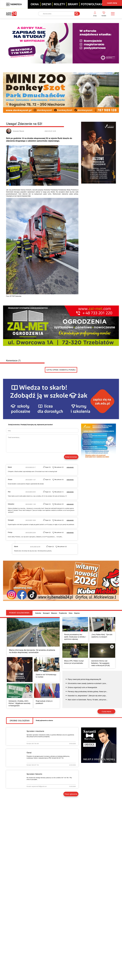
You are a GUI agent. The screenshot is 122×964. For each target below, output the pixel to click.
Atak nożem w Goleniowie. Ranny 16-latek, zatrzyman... (88, 699)
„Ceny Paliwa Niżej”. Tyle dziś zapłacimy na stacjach (101, 635)
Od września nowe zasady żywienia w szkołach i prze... (87, 683)
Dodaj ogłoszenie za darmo (44, 720)
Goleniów (38, 613)
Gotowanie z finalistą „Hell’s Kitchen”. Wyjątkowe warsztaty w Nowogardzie (19, 703)
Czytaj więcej (106, 711)
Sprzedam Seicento (34, 774)
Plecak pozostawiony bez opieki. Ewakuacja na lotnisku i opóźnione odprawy (75, 636)
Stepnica (77, 613)
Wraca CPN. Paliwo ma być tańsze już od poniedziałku (74, 662)
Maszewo (54, 613)
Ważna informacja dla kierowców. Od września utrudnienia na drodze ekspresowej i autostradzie (32, 651)
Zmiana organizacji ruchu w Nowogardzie (82, 687)
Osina (70, 613)
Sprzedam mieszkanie (35, 731)
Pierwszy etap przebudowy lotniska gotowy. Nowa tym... (88, 691)
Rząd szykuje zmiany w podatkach (44, 702)
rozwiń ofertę (112, 3)
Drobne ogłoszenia (19, 720)
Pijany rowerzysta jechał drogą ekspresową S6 (84, 679)
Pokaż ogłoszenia (71, 794)
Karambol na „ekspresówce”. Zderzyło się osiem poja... (87, 695)
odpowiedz (70, 467)
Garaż (29, 752)
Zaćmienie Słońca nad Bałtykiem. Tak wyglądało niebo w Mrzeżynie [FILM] (100, 663)
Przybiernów (63, 613)
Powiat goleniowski (19, 612)
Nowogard (46, 613)
